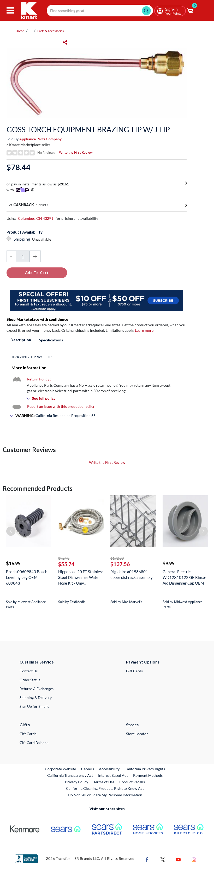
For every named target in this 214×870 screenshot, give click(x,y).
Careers (87, 768)
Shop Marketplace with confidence (37, 319)
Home (20, 31)
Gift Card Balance (34, 742)
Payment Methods (148, 775)
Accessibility (109, 769)
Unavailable (42, 239)
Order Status (30, 680)
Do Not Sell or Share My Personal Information (105, 795)
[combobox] (100, 10)
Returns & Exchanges (37, 688)
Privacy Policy (76, 782)
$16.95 (13, 563)
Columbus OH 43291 (35, 218)
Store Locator (137, 733)
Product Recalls (132, 781)
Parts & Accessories (50, 31)
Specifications (51, 340)
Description (20, 339)
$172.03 (117, 558)
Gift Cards (134, 671)
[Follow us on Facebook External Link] (147, 859)
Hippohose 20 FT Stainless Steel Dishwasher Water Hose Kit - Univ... (81, 577)
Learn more (144, 330)
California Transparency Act (70, 775)
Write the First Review (76, 152)
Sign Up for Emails (34, 706)
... (30, 31)
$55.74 (66, 564)
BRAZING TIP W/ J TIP (32, 357)
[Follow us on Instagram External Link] (194, 859)
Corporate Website (60, 768)
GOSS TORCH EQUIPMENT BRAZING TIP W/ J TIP (88, 129)
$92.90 (63, 558)
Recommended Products (38, 488)
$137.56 (120, 564)
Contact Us (29, 671)
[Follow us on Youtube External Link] (178, 859)
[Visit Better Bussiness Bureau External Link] (26, 858)
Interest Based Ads (113, 775)
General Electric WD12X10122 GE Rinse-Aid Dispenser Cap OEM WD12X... (184, 577)
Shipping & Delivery (36, 697)
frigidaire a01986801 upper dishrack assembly (131, 574)
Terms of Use (103, 782)
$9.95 (168, 563)
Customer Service (37, 662)
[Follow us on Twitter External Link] (162, 859)
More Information (28, 367)
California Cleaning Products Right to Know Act (105, 788)
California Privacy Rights (144, 769)
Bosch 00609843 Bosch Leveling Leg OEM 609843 (26, 577)
